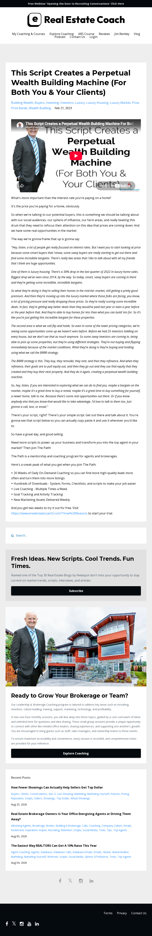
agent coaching (20, 852)
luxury (80, 103)
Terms (108, 913)
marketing (80, 794)
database (46, 852)
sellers (38, 798)
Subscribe (76, 591)
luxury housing (97, 103)
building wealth (22, 103)
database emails (82, 852)
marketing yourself (98, 794)
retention (66, 830)
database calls (62, 852)
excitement (17, 830)
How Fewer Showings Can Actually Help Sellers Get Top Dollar (57, 787)
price (135, 103)
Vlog (137, 33)
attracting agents (21, 825)
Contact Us (77, 36)
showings (49, 798)
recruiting (54, 830)
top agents (120, 830)
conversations (38, 794)
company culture (112, 825)
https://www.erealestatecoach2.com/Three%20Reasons (49, 513)
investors (67, 103)
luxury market (120, 103)
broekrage (38, 825)
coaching (94, 825)
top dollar (62, 798)
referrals (52, 856)
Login (94, 36)
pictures (115, 794)
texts (102, 830)
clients (25, 794)
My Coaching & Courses (28, 33)
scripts (29, 798)
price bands (19, 108)
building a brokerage (68, 825)
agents (35, 852)
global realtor (120, 852)
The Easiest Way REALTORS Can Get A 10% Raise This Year (54, 846)
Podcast (59, 36)
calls (85, 825)
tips (109, 830)
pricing (125, 794)
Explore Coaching (61, 33)
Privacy (122, 913)
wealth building (40, 108)
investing (52, 103)
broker (50, 825)
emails (127, 825)
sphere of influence (96, 856)
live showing (65, 794)
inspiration (31, 830)
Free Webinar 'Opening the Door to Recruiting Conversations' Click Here (76, 3)
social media (90, 830)
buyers (39, 103)
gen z (52, 794)
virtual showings (80, 798)
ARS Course (86, 33)
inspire (43, 830)
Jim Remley (121, 33)
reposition (17, 798)
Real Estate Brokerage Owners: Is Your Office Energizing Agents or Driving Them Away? (71, 816)
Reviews (104, 33)
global (106, 852)
